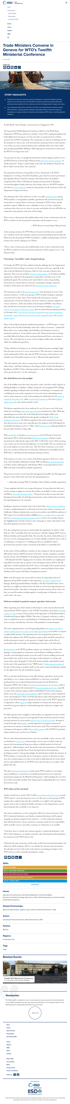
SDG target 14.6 (44, 426)
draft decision (10, 649)
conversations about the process (48, 795)
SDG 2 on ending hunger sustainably (51, 515)
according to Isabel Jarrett (51, 580)
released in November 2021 (13, 399)
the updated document (56, 462)
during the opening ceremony (51, 161)
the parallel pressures (37, 729)
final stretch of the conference (46, 286)
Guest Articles (12, 13)
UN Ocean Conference (40, 438)
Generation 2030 (13, 19)
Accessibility (10, 1062)
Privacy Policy (11, 1067)
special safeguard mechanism (27, 694)
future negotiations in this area (46, 688)
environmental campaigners (38, 399)
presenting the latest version (23, 494)
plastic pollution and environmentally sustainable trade (33, 315)
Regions (9, 30)
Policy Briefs (11, 16)
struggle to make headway (39, 274)
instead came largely (32, 292)
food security (20, 741)
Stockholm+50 (13, 435)
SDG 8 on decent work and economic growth (23, 518)
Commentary (11, 10)
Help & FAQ (10, 1059)
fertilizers (24, 723)
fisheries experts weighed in (55, 506)
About (8, 1050)
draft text (61, 396)
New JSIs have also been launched (30, 312)
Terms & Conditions (12, 1070)
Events (9, 24)
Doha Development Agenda (30, 411)
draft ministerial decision (20, 771)
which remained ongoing (53, 664)
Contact (9, 1053)
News (9, 7)
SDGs (9, 34)
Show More (35, 884)
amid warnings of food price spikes (42, 720)
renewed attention (31, 435)
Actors (9, 27)
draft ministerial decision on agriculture (44, 685)
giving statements (20, 187)
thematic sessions (51, 196)
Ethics (8, 1064)
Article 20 (23, 702)
